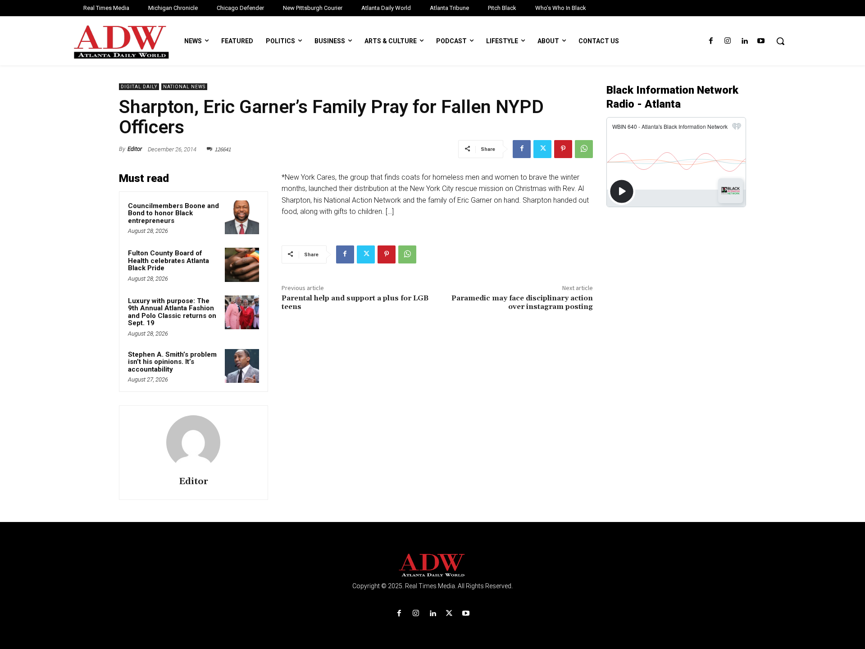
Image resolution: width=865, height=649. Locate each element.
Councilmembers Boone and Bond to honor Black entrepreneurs (173, 213)
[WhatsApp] (584, 149)
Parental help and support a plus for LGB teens (355, 302)
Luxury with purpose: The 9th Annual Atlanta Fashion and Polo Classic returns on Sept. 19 (172, 312)
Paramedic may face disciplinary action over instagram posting (522, 302)
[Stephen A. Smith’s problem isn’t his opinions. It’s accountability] (242, 366)
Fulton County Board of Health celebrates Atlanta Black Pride (168, 260)
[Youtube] (761, 41)
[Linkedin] (744, 41)
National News (184, 86)
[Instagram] (727, 41)
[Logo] (432, 565)
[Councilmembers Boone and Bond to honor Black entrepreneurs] (242, 217)
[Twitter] (542, 149)
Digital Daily (139, 86)
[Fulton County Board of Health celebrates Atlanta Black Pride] (242, 265)
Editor (134, 148)
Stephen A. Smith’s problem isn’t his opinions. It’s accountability (172, 361)
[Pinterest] (563, 149)
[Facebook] (711, 41)
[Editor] (193, 442)
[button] (780, 41)
